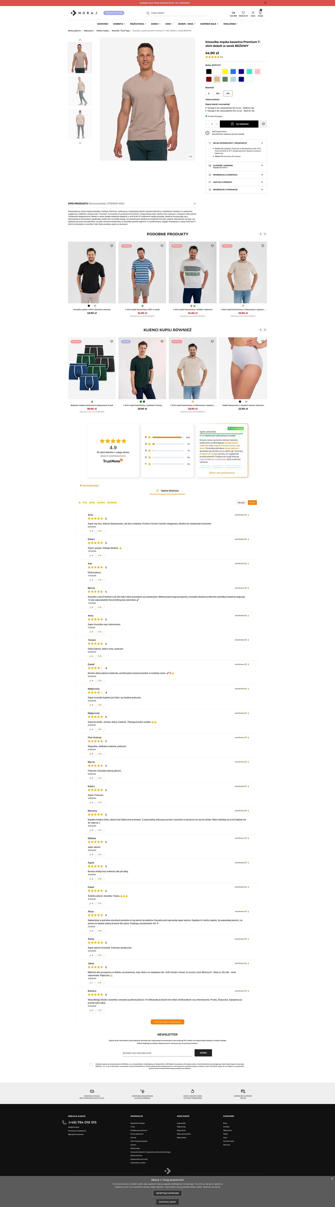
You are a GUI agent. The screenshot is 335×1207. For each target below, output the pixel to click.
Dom (225, 1138)
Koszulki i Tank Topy (121, 31)
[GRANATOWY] (194, 306)
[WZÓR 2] (94, 306)
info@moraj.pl (73, 1127)
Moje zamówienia (184, 1134)
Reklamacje (135, 1148)
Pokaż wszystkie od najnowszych (168, 1022)
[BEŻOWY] (142, 306)
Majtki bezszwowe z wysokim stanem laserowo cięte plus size (154, 405)
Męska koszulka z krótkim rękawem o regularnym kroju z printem (254, 405)
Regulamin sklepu (137, 1123)
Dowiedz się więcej (211, 1187)
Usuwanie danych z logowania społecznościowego (150, 1152)
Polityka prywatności (138, 1130)
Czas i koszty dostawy (138, 1141)
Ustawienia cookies (138, 1163)
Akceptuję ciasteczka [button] (167, 1193)
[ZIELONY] (243, 306)
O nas (132, 1127)
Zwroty (133, 1138)
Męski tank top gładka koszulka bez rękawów (243, 309)
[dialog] (167, 1191)
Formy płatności (136, 1134)
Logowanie (181, 1123)
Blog (225, 1123)
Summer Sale (228, 1141)
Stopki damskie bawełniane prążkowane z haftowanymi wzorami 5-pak (204, 405)
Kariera (133, 1145)
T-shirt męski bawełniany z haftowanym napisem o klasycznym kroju (142, 309)
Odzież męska (102, 31)
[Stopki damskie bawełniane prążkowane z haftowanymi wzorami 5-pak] (204, 368)
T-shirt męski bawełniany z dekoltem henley (192, 309)
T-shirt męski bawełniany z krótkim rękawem (92, 309)
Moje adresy (181, 1138)
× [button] (332, 1179)
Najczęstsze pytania (75, 1134)
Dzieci (225, 1134)
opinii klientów (113, 452)
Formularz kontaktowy (77, 1131)
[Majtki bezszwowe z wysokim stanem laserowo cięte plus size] (154, 368)
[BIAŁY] (191, 306)
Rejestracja (181, 1127)
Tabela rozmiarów (212, 99)
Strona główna (74, 31)
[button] (253, 13)
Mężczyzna (88, 31)
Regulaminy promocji (138, 1159)
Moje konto (181, 1130)
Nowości (226, 1145)
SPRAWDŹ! (185, 3)
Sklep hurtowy (136, 1155)
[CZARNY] (151, 402)
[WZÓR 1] (90, 306)
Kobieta (226, 1127)
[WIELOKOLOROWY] (204, 402)
